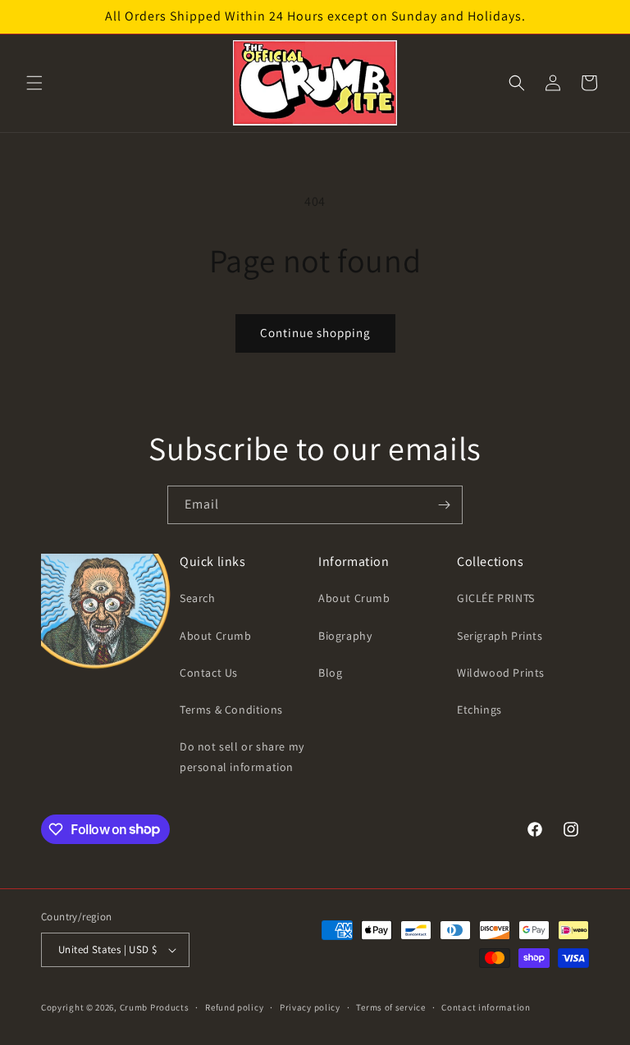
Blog (330, 672)
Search (198, 598)
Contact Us (209, 672)
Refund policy (234, 1007)
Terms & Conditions (231, 709)
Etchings (479, 709)
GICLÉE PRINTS (496, 598)
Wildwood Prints (501, 672)
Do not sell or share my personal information (242, 756)
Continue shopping (315, 332)
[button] (34, 83)
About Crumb (216, 635)
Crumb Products (154, 1007)
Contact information (485, 1007)
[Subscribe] (444, 505)
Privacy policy (310, 1007)
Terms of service (390, 1007)
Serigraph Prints (500, 635)
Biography (345, 635)
